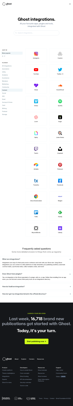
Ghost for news (7, 382)
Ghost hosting (24, 376)
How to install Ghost (26, 370)
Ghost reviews (42, 376)
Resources (40, 359)
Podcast (4, 111)
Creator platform (7, 370)
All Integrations (7, 66)
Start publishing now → (36, 341)
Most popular (6, 53)
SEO (3, 96)
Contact (52, 398)
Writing (4, 108)
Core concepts (24, 373)
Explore (23, 359)
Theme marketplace (8, 373)
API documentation (26, 379)
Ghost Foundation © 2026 (63, 398)
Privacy (46, 398)
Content (4, 90)
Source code (24, 385)
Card (3, 105)
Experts (4, 379)
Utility (4, 72)
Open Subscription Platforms (43, 380)
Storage (4, 114)
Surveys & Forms (7, 102)
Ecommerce (5, 78)
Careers (31, 359)
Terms (40, 398)
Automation (5, 69)
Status (60, 376)
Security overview (25, 382)
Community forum (61, 373)
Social (4, 93)
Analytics (5, 75)
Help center (59, 370)
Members (5, 81)
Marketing (5, 84)
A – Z (3, 56)
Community (5, 87)
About (16, 359)
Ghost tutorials (42, 370)
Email (3, 99)
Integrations (5, 376)
